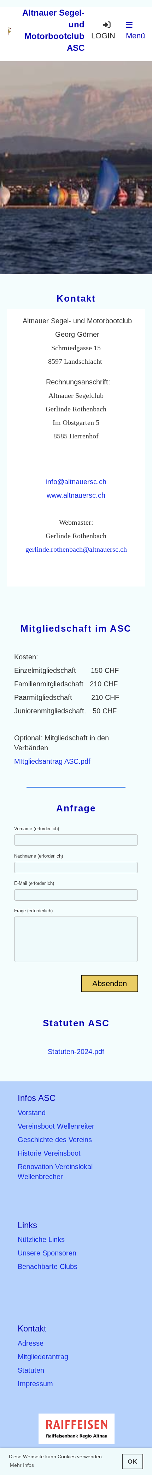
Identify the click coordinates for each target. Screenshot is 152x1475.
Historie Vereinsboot (49, 1153)
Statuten (31, 1370)
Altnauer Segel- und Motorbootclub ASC (53, 30)
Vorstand (32, 1113)
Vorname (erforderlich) (36, 828)
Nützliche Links (41, 1239)
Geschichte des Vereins (55, 1140)
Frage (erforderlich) (33, 910)
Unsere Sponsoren (47, 1253)
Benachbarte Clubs (47, 1266)
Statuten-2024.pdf (76, 1051)
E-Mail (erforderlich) (34, 883)
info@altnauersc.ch (76, 482)
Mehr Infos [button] (22, 1465)
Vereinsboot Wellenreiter (56, 1126)
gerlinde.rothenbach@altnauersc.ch (76, 549)
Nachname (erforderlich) (38, 856)
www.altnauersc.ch (76, 495)
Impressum (35, 1384)
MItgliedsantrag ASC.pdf (52, 761)
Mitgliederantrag (43, 1357)
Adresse (30, 1343)
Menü (135, 36)
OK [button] (132, 1461)
